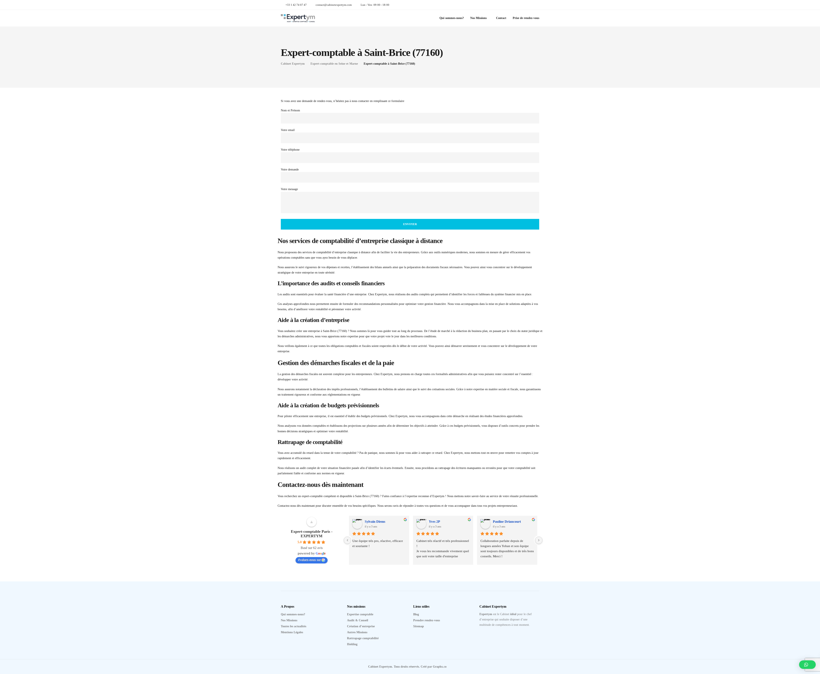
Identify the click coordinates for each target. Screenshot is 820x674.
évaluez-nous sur (309, 560)
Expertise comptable (360, 614)
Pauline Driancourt (507, 521)
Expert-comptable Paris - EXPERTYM (311, 533)
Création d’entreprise (361, 626)
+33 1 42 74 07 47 (296, 4)
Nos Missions (478, 18)
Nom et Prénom (290, 110)
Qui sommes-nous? (451, 18)
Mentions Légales (292, 632)
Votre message (289, 189)
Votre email (288, 130)
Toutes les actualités (293, 626)
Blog (416, 614)
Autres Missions (357, 632)
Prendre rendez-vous (426, 620)
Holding (352, 644)
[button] (807, 664)
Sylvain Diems (375, 521)
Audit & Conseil (357, 620)
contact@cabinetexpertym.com (334, 4)
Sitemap (418, 626)
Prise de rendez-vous (526, 18)
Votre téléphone (290, 149)
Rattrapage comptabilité (363, 638)
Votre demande (290, 169)
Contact (501, 18)
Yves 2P (434, 521)
